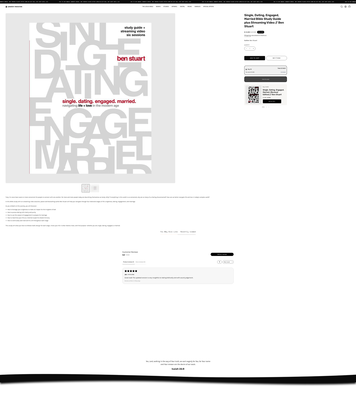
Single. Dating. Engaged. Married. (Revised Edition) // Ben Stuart (273, 92)
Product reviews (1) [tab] (128, 262)
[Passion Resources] (14, 6)
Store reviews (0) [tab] (140, 262)
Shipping (247, 35)
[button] (208, 7)
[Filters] (219, 262)
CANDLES (120, 384)
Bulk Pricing (146, 384)
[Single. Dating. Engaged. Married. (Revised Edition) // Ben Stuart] (253, 95)
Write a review (222, 254)
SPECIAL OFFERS (122, 388)
